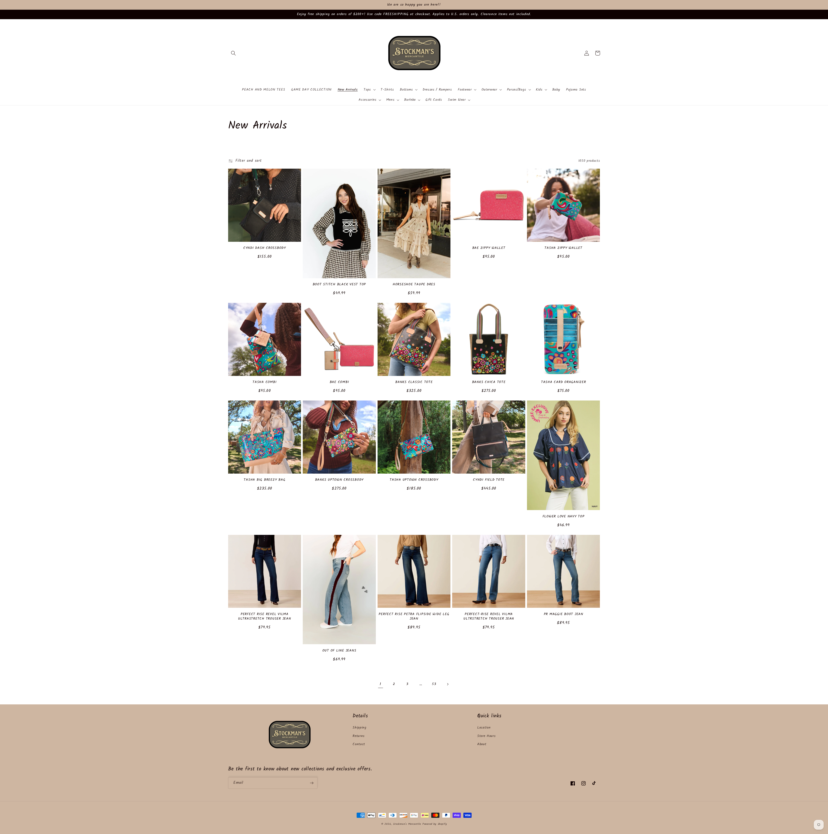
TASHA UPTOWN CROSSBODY (414, 480)
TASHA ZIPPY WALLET (563, 248)
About (481, 744)
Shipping (360, 727)
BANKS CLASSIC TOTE (414, 382)
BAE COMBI (339, 382)
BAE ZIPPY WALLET (488, 248)
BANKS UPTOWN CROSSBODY (339, 480)
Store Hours (486, 736)
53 (434, 684)
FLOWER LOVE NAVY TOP (564, 516)
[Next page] (447, 684)
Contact (359, 744)
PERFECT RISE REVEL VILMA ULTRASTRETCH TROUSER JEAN (264, 616)
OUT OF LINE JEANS (339, 651)
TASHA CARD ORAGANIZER (563, 382)
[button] (233, 53)
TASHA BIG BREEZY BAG (264, 480)
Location (484, 727)
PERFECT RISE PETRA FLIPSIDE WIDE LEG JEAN (414, 616)
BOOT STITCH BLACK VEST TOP (339, 284)
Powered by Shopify (434, 824)
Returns (359, 736)
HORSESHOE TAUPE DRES (414, 284)
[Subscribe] (311, 783)
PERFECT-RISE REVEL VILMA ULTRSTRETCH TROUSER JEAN (488, 616)
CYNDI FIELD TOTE (489, 480)
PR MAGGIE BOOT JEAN (563, 614)
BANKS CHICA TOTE (489, 382)
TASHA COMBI (264, 382)
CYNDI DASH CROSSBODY (264, 248)
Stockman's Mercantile (407, 824)
